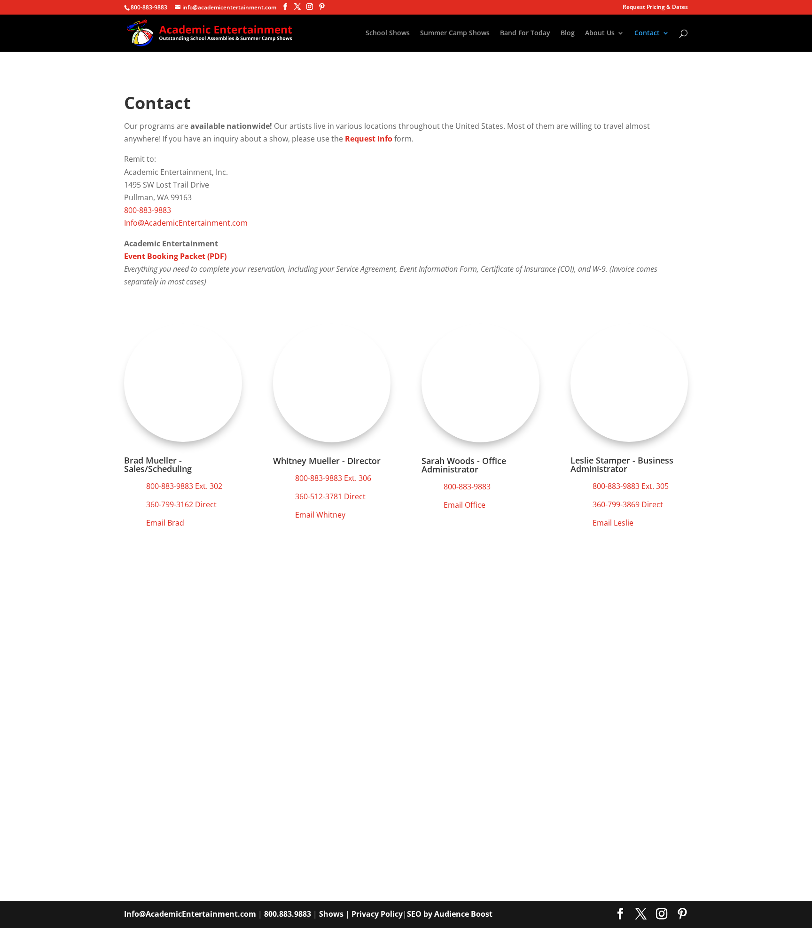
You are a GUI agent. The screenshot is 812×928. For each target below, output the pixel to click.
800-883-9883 (149, 7)
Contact (647, 33)
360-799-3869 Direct (628, 504)
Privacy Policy (377, 914)
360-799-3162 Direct (181, 504)
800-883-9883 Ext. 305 (631, 486)
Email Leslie (613, 523)
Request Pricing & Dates (655, 7)
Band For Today (525, 33)
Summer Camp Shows (455, 33)
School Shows (388, 33)
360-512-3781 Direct (330, 496)
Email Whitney (320, 515)
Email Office (464, 505)
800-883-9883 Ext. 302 (184, 486)
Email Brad (165, 523)
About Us (600, 33)
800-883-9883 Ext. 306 (333, 478)
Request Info (368, 139)
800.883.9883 (287, 914)
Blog (568, 33)
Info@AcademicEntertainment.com (186, 223)
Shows (331, 914)
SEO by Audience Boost (449, 914)
